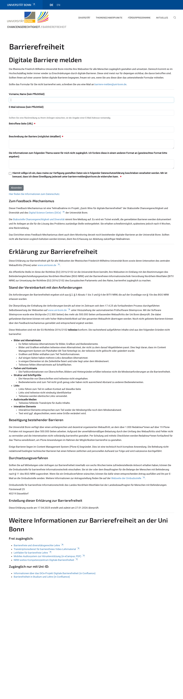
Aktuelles (162, 17)
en (58, 4)
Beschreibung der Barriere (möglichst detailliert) (35, 136)
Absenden (16, 187)
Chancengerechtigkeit (23, 27)
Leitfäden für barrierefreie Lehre (31, 552)
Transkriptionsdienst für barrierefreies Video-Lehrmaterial (45, 549)
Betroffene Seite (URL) (21, 123)
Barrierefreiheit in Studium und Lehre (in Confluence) (42, 576)
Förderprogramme (139, 17)
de (51, 4)
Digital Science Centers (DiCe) (45, 212)
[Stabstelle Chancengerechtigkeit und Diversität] (27, 17)
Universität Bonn (19, 4)
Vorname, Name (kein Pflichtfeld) (27, 94)
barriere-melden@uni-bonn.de (110, 84)
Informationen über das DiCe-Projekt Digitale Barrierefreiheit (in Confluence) (55, 573)
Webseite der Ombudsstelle (126, 478)
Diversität (84, 17)
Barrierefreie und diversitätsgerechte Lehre (37, 545)
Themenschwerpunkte (109, 17)
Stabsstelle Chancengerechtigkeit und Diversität (39, 219)
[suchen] (173, 19)
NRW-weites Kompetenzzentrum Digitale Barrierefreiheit (44, 560)
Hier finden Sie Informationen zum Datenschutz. (34, 194)
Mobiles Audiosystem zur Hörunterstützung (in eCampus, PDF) (47, 556)
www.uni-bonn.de (47, 265)
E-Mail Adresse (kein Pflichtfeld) (26, 107)
